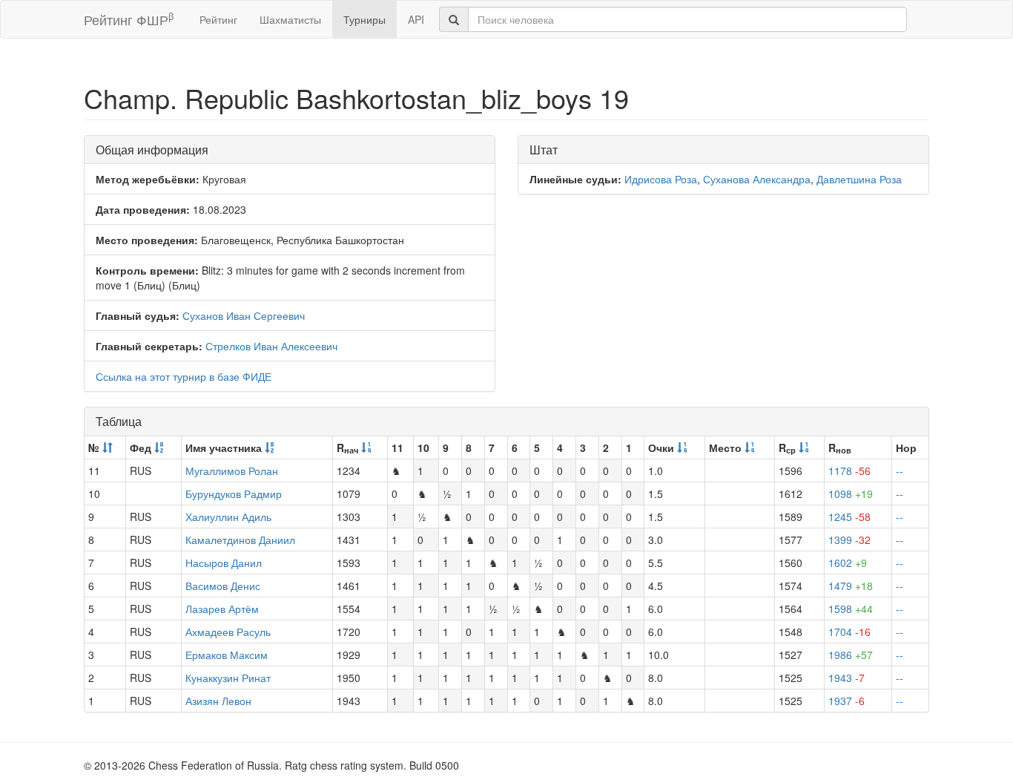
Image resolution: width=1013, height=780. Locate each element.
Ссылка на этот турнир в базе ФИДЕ (183, 376)
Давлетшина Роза (859, 178)
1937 (846, 700)
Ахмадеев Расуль (228, 631)
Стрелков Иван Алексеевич (271, 345)
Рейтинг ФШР (129, 19)
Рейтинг (218, 19)
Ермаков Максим (226, 654)
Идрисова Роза (660, 178)
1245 (849, 516)
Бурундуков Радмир (233, 493)
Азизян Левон (218, 700)
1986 (850, 654)
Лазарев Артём (222, 608)
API (416, 19)
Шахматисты (290, 19)
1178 (849, 470)
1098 (850, 493)
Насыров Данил (223, 562)
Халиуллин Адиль (228, 516)
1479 (850, 585)
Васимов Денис (222, 585)
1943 (846, 677)
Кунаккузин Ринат (228, 677)
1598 (850, 608)
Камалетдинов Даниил (240, 539)
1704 (849, 631)
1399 (849, 539)
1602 (847, 562)
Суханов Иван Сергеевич (243, 315)
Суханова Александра (757, 178)
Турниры (364, 19)
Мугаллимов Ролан (231, 470)
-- (899, 470)
